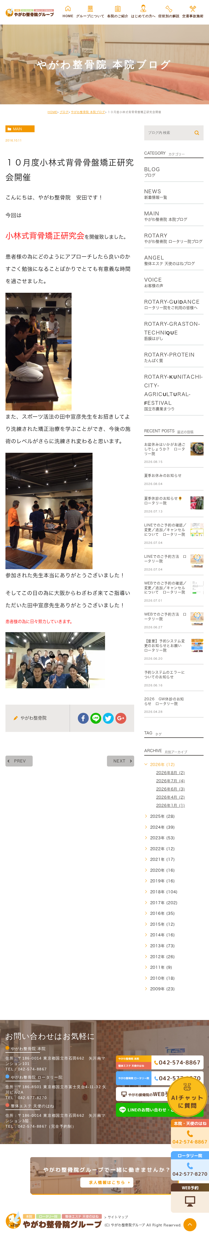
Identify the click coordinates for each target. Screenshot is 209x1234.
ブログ (64, 112)
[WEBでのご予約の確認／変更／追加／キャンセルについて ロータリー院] (197, 587)
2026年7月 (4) (170, 781)
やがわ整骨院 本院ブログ (88, 112)
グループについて (90, 16)
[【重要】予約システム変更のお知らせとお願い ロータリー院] (197, 645)
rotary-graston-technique (172, 330)
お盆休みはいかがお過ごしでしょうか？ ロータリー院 (165, 449)
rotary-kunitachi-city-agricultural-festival (173, 392)
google (120, 718)
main (17, 129)
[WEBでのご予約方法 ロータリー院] (197, 618)
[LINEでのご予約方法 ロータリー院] (197, 561)
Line (95, 718)
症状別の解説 (169, 16)
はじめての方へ (143, 16)
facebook (83, 718)
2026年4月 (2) (170, 797)
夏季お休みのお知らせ (163, 475)
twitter (108, 718)
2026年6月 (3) (170, 789)
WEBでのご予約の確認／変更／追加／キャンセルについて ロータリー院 (165, 587)
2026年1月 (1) (170, 805)
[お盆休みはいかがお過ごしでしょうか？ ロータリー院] (197, 448)
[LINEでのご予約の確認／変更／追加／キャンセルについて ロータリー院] (197, 529)
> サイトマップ (116, 1217)
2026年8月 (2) (170, 773)
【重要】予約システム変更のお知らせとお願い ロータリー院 (165, 645)
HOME (68, 16)
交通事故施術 (193, 16)
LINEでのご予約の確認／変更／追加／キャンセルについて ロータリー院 (165, 529)
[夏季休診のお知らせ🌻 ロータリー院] (197, 502)
